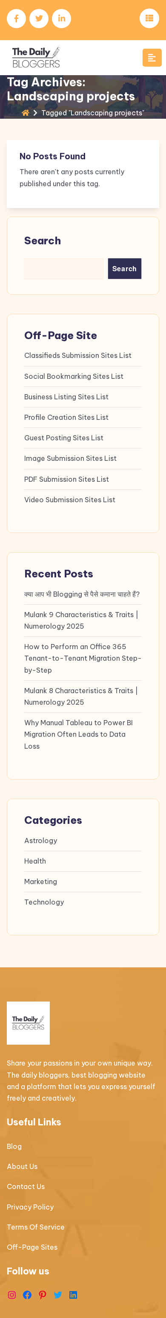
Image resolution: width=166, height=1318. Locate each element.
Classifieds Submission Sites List (78, 355)
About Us (22, 1166)
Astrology (40, 840)
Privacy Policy (30, 1207)
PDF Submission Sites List (66, 479)
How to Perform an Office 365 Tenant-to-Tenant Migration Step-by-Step (83, 658)
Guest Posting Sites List (63, 437)
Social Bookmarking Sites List (73, 376)
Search (42, 240)
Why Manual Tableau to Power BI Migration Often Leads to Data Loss (78, 734)
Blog (14, 1146)
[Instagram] (12, 1295)
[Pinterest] (42, 1295)
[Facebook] (27, 1295)
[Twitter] (58, 1295)
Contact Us (26, 1186)
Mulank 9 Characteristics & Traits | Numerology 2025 (81, 620)
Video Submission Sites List (69, 499)
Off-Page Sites (32, 1247)
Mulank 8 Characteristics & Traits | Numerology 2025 (81, 696)
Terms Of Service (36, 1227)
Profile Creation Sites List (66, 417)
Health (35, 861)
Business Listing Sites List (66, 396)
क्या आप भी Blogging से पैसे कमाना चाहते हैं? (82, 594)
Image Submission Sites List (70, 458)
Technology (44, 902)
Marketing (40, 881)
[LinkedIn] (73, 1295)
